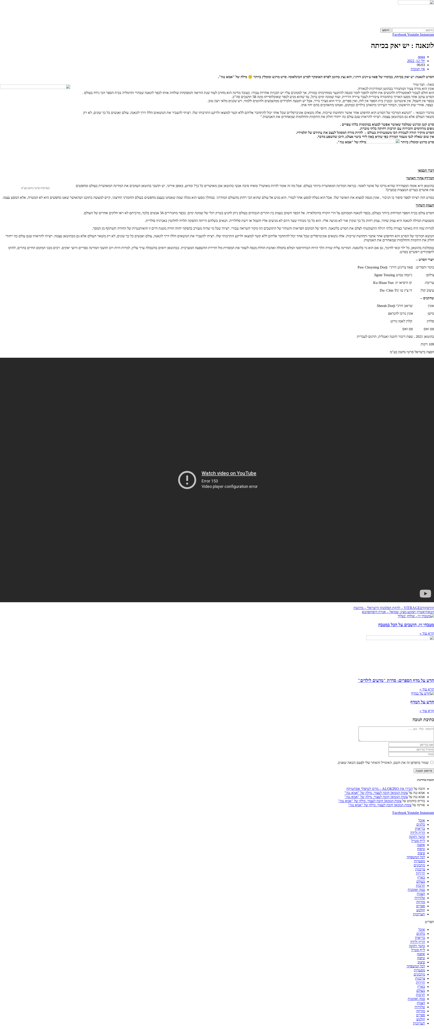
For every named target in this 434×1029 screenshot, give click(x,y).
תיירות (420, 873)
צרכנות (420, 869)
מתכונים (419, 865)
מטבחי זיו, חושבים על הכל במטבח (406, 624)
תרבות (420, 885)
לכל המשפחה (416, 857)
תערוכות (419, 914)
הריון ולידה (417, 833)
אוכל (421, 820)
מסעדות (419, 861)
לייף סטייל (418, 841)
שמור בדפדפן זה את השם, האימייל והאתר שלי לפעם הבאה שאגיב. (383, 763)
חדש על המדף (422, 702)
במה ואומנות (416, 890)
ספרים (420, 906)
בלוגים (420, 824)
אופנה (421, 845)
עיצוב (421, 853)
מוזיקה (420, 902)
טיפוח (421, 849)
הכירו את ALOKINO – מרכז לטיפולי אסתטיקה (379, 789)
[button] (217, 922)
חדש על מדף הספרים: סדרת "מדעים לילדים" (396, 680)
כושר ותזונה (417, 837)
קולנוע (420, 910)
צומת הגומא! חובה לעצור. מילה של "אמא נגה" (376, 793)
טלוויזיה (420, 898)
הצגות (421, 894)
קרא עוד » (427, 633)
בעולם (420, 881)
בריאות (420, 828)
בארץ (421, 877)
